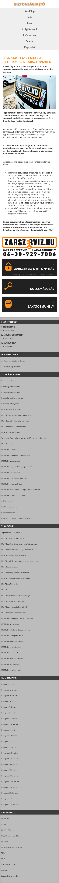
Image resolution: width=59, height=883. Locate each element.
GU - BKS (4, 870)
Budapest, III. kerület (9, 695)
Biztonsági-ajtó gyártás (10, 404)
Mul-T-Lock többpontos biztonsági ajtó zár (17, 595)
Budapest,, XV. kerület (9, 764)
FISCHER (4, 841)
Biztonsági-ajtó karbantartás (12, 398)
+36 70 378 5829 (7, 347)
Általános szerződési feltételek (13, 361)
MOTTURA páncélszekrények (12, 658)
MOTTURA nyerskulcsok (10, 664)
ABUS (3, 824)
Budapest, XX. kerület (9, 793)
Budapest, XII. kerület (9, 747)
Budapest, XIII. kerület (9, 753)
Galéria (29, 41)
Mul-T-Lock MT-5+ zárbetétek (12, 538)
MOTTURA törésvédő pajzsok (12, 641)
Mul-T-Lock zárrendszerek (11, 590)
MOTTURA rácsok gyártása (11, 484)
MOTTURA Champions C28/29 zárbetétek (17, 618)
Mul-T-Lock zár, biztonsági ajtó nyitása (15, 421)
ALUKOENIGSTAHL (8, 864)
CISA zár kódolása (8, 512)
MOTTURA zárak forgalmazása (13, 495)
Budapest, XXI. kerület (9, 799)
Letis (29, 17)
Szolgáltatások (29, 29)
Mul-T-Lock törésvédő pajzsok (12, 601)
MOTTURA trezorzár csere (11, 461)
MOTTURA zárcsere (8, 449)
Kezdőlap (30, 11)
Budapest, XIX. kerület (9, 787)
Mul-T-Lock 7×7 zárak (9, 567)
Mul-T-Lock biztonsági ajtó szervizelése (16, 415)
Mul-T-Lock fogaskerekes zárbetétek (15, 572)
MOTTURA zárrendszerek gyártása (14, 478)
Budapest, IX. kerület (9, 730)
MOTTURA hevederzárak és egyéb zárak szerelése (20, 489)
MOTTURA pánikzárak (9, 653)
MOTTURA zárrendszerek (11, 647)
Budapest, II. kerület (8, 690)
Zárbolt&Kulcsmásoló (9, 876)
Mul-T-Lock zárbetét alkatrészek (13, 613)
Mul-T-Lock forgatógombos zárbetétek (16, 578)
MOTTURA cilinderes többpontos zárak (16, 630)
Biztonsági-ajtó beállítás (10, 392)
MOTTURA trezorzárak (10, 624)
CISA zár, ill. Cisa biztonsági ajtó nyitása (16, 518)
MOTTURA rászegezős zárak (12, 635)
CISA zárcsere (6, 501)
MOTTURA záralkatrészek (11, 670)
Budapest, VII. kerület (9, 718)
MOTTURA (5, 819)
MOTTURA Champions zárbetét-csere (15, 455)
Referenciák (29, 35)
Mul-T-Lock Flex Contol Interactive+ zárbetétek (19, 544)
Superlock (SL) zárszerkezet (12, 532)
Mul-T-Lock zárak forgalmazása (13, 444)
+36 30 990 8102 (7, 338)
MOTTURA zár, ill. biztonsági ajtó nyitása (16, 467)
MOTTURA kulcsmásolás (10, 472)
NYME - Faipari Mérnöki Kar (11, 847)
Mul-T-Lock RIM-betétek (10, 584)
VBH (3, 859)
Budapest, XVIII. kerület (10, 781)
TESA (3, 853)
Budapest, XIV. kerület (9, 759)
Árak (29, 23)
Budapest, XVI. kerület (9, 770)
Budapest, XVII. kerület (9, 776)
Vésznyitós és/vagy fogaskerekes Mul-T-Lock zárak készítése (24, 438)
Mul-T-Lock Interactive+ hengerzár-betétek (17, 550)
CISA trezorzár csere (9, 507)
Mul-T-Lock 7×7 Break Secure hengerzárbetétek (19, 561)
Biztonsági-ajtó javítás (9, 381)
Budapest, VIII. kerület (9, 724)
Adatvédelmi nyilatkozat (10, 366)
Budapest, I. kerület (8, 684)
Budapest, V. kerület (9, 707)
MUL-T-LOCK (6, 830)
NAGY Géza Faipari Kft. (10, 836)
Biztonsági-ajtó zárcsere (10, 386)
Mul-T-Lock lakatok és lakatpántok (14, 607)
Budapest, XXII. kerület (9, 804)
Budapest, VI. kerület (9, 713)
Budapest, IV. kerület (9, 701)
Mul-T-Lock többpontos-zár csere (13, 426)
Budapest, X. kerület (9, 736)
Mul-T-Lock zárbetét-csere (11, 409)
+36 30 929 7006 (7, 330)
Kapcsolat (29, 47)
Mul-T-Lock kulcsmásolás (10, 432)
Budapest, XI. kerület (9, 741)
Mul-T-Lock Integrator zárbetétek (13, 555)
